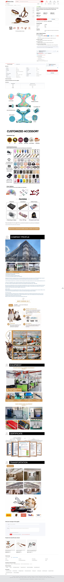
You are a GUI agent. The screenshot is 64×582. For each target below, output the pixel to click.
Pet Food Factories (15, 570)
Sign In (37, 60)
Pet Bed (10, 567)
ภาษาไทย (44, 577)
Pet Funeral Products (34, 560)
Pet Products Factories (8, 570)
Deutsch (30, 577)
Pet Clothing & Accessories (16, 567)
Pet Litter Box (6, 560)
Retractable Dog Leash (36, 567)
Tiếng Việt (49, 577)
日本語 (40, 577)
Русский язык (25, 577)
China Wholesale (29, 576)
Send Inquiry (42, 19)
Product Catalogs (16, 557)
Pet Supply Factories (21, 570)
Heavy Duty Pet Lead (23, 567)
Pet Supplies (15, 5)
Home (6, 5)
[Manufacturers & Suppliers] (9, 1)
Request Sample (50, 21)
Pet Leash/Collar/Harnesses (22, 560)
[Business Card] (57, 67)
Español (17, 577)
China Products (17, 576)
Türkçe (46, 577)
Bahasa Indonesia (52, 577)
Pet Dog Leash (34, 570)
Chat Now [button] (53, 19)
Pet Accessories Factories (28, 570)
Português (20, 577)
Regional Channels (41, 576)
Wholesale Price (33, 576)
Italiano (28, 577)
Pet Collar (7, 567)
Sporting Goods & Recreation (10, 5)
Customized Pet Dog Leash (9, 572)
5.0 (49, 65)
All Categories (7, 3)
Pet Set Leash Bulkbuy (16, 572)
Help (45, 3)
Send (11, 534)
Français (22, 577)
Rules (58, 3)
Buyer (41, 3)
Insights (51, 576)
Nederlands (33, 577)
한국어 (38, 577)
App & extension (49, 3)
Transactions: (48, 53)
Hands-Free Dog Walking (30, 567)
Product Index (44, 576)
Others (46, 560)
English (14, 577)
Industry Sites (36, 576)
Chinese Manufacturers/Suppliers (23, 576)
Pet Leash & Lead (19, 5)
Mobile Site (48, 576)
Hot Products (14, 576)
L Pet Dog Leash (39, 570)
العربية (36, 577)
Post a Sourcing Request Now (26, 534)
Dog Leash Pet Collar (51, 570)
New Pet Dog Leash (45, 570)
